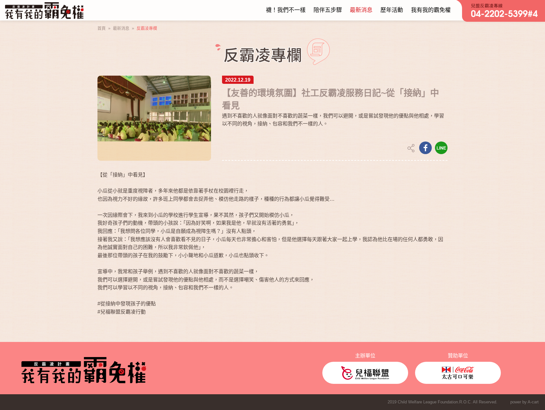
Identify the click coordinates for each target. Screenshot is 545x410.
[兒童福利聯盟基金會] (365, 373)
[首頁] (44, 10)
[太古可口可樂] (458, 373)
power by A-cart (524, 402)
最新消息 (121, 28)
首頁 (101, 28)
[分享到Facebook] (425, 147)
